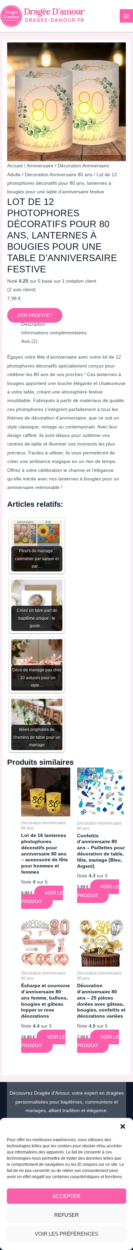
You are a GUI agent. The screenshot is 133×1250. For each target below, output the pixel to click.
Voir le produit (42, 897)
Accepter (66, 1196)
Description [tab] (33, 324)
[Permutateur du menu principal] (126, 16)
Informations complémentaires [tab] (54, 332)
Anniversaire (40, 165)
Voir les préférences (66, 1234)
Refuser (66, 1215)
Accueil (15, 165)
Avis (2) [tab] (29, 341)
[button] (122, 1126)
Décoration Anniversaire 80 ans (58, 174)
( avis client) (21, 289)
